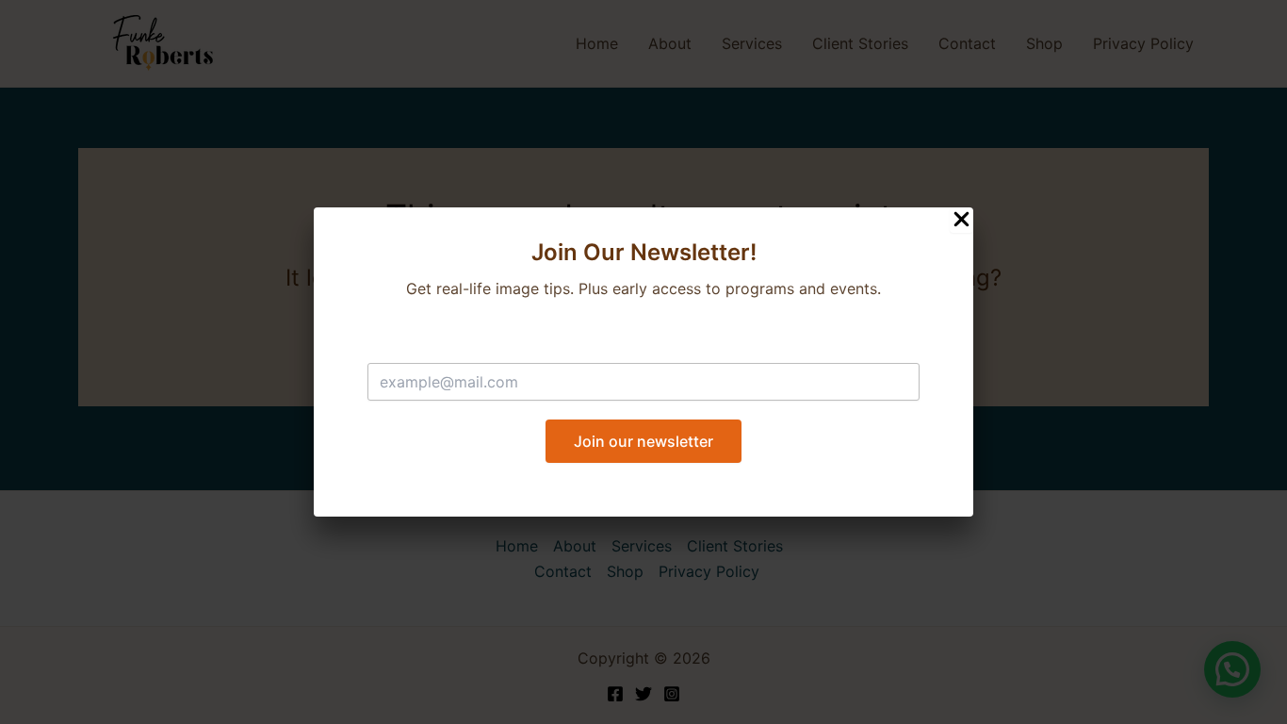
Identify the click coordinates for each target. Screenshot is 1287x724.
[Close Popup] (961, 220)
